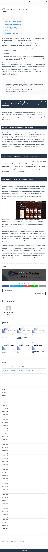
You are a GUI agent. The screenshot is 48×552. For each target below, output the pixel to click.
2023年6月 (5, 450)
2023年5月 (5, 453)
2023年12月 (5, 433)
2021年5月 (5, 514)
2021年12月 (5, 500)
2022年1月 (5, 497)
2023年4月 (5, 455)
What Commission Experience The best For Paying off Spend (19, 89)
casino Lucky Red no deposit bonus (32, 62)
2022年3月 (5, 492)
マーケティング (21, 541)
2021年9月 (5, 508)
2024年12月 (5, 405)
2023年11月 (5, 436)
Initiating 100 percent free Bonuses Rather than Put (16, 87)
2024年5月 (5, 419)
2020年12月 (5, 522)
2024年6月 (5, 417)
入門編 (5, 11)
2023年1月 (5, 464)
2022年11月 (5, 469)
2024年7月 (5, 414)
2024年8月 (5, 411)
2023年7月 (5, 447)
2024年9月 (5, 408)
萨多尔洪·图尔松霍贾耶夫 (8, 313)
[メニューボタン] (2, 2)
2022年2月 (5, 494)
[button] (5, 286)
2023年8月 (5, 444)
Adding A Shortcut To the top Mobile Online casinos (16, 91)
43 (2, 375)
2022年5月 (5, 486)
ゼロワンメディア (24, 1)
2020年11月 (5, 525)
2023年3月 (5, 458)
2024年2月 (5, 428)
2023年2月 (5, 461)
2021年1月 (5, 519)
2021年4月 (5, 517)
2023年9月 (5, 441)
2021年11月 (5, 503)
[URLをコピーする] (42, 286)
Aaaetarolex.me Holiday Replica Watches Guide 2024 (13, 366)
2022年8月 (5, 478)
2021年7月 (5, 511)
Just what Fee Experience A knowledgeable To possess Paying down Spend (13, 29)
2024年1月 (5, 430)
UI (7, 541)
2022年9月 (5, 475)
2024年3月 (5, 425)
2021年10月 (5, 505)
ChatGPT (4, 541)
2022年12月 (5, 467)
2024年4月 (5, 422)
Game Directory (8, 34)
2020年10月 (5, 528)
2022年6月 (5, 483)
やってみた (11, 541)
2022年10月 (5, 472)
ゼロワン (15, 541)
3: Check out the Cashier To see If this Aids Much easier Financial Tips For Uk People (13, 21)
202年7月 (5, 530)
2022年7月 (5, 480)
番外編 (4, 395)
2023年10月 (5, 439)
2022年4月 (5, 489)
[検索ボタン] (46, 2)
